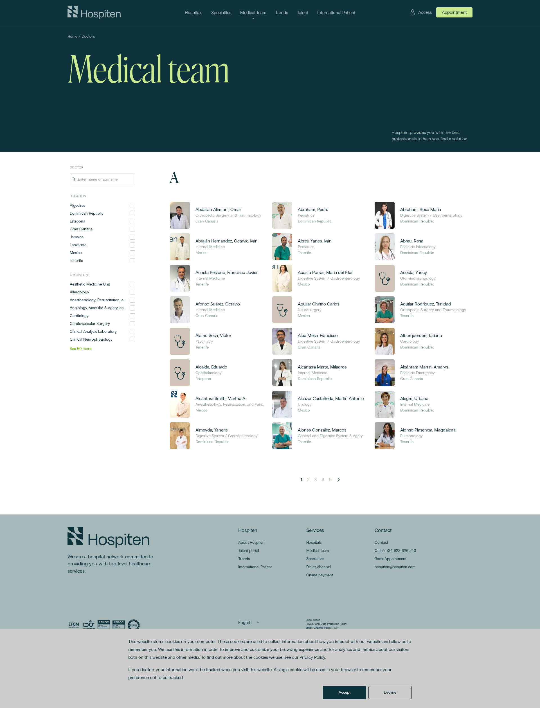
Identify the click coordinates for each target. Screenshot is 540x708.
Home (72, 36)
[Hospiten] (94, 12)
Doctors (88, 36)
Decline (390, 692)
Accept (344, 692)
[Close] (131, 179)
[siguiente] (338, 479)
